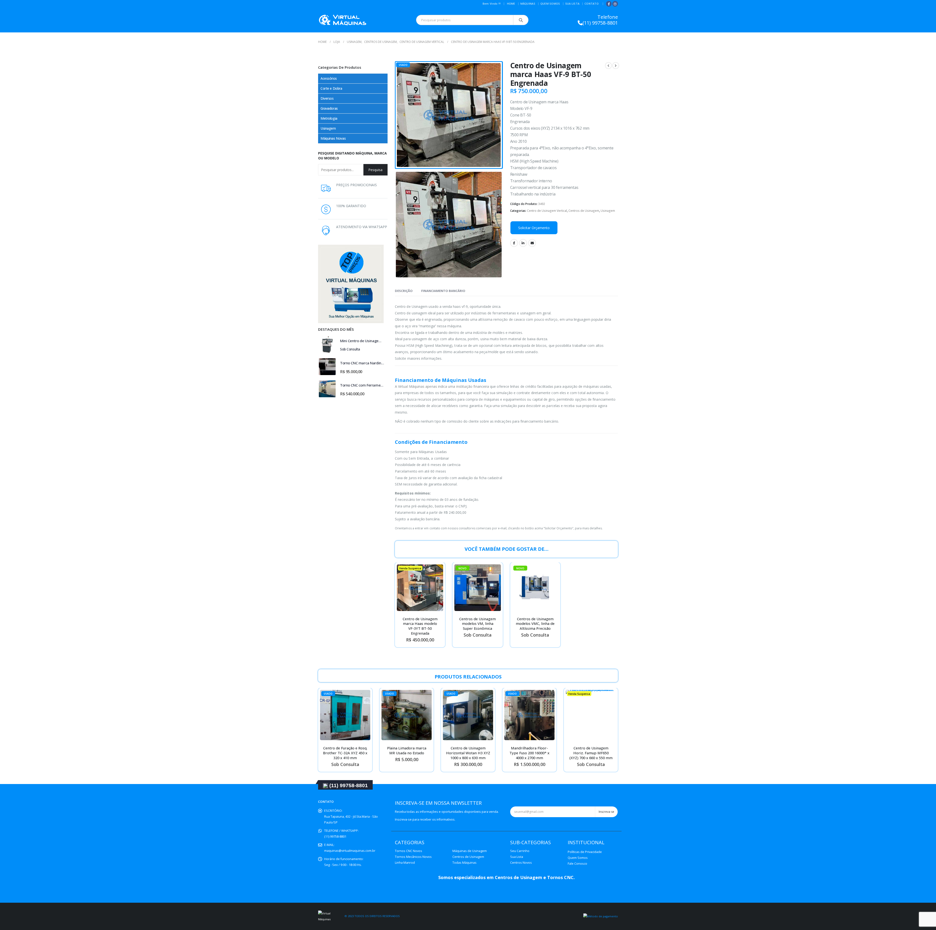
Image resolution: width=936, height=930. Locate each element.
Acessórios (329, 78)
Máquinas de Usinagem (469, 851)
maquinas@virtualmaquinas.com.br (349, 851)
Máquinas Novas (333, 138)
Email (532, 243)
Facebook (514, 243)
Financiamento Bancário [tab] (443, 291)
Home (511, 3)
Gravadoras (329, 108)
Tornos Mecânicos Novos (413, 857)
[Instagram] (615, 4)
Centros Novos (521, 863)
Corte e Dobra (331, 88)
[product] (327, 344)
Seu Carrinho (519, 851)
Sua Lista (572, 3)
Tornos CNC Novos (408, 851)
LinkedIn (523, 243)
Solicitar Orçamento (534, 227)
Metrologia (329, 118)
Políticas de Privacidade (585, 852)
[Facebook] (609, 4)
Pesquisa (375, 169)
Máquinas (527, 3)
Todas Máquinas (464, 863)
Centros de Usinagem (583, 211)
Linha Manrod (405, 863)
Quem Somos (550, 3)
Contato (592, 3)
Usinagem (608, 211)
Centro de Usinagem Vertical (547, 211)
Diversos (327, 98)
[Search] (520, 20)
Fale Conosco (577, 864)
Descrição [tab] (404, 291)
